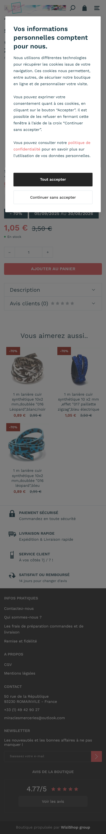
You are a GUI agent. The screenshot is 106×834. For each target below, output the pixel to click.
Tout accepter (53, 179)
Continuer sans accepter (53, 197)
